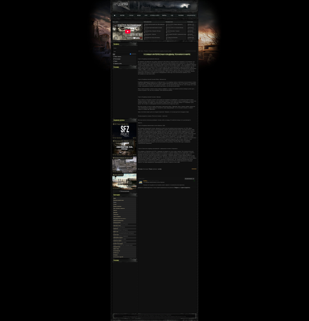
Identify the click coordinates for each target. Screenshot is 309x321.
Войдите (177, 187)
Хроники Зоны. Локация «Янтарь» (153, 31)
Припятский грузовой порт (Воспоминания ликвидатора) (158, 24)
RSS (177, 316)
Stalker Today (116, 248)
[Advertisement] (167, 45)
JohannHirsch (169, 25)
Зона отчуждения (117, 216)
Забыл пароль (117, 56)
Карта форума (171, 316)
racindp (146, 25)
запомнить (133, 54)
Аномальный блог (117, 222)
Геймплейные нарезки (117, 237)
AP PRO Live (116, 252)
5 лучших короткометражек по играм (153, 27)
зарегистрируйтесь (185, 187)
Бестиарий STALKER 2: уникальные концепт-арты (178, 34)
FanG (156, 315)
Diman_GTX (191, 24)
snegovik (146, 29)
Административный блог (118, 220)
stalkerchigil (191, 37)
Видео (114, 198)
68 (192, 35)
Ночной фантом (116, 250)
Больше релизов (125, 191)
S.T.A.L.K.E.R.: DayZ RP (118, 256)
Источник (140, 169)
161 (193, 25)
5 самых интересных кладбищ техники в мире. (160, 51)
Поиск (115, 61)
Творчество (115, 214)
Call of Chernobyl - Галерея (173, 31)
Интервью (115, 254)
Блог (142, 51)
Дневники (115, 212)
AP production (161, 315)
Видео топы (115, 231)
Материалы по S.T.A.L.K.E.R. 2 (119, 218)
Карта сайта (164, 316)
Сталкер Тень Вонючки (172, 37)
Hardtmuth (190, 31)
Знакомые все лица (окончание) (152, 37)
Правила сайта (118, 63)
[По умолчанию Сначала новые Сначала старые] (189, 178)
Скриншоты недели (117, 240)
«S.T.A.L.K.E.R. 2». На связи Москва (175, 27)
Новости (115, 210)
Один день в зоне (117, 225)
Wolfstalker (147, 35)
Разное (146, 51)
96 (192, 29)
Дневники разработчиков (118, 200)
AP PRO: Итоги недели (118, 243)
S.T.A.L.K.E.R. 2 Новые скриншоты (175, 24)
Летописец (191, 27)
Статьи (114, 204)
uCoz (185, 316)
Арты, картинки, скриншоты (119, 208)
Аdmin (168, 35)
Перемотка (115, 228)
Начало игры (116, 234)
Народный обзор (116, 246)
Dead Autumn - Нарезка (150, 34)
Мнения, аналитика (117, 206)
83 (192, 32)
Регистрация (117, 59)
